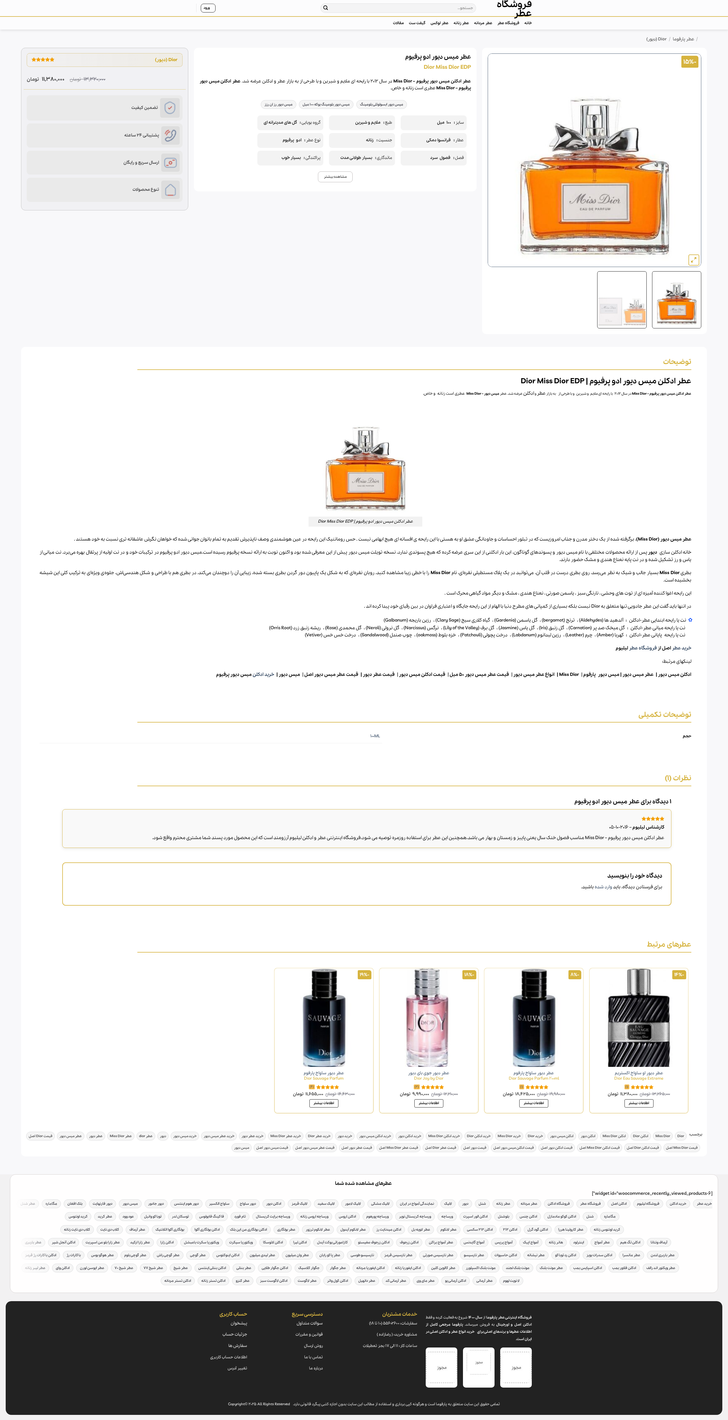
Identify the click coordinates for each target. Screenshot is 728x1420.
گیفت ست (417, 23)
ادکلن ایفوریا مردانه (370, 1268)
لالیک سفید (326, 1203)
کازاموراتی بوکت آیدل (332, 1242)
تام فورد (240, 1216)
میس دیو (290, 674)
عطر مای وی (426, 1280)
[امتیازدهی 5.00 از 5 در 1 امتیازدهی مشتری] (42, 59)
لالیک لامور (353, 1203)
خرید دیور (345, 1136)
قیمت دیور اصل (474, 1147)
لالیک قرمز (299, 1203)
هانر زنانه (556, 1242)
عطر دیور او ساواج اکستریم (638, 1076)
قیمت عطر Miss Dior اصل (398, 1147)
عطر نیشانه (536, 1255)
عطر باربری (33, 1242)
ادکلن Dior (640, 1136)
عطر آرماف (137, 1229)
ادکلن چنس (528, 1216)
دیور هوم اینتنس (186, 1203)
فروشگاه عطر (514, 9)
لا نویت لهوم (511, 1280)
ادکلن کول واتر (337, 1280)
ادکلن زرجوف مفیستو (374, 1242)
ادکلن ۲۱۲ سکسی (480, 1229)
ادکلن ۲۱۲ (510, 1229)
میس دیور (491, 393)
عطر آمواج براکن (441, 1242)
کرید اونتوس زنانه (607, 1229)
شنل (482, 1203)
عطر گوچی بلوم (135, 1255)
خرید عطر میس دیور (219, 1136)
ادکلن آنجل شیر (63, 1242)
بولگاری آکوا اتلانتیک (170, 1229)
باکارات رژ (74, 1255)
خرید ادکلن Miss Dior (444, 1136)
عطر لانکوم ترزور (318, 1229)
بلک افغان (74, 1203)
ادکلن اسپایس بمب (587, 1268)
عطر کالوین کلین (443, 1268)
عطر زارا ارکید (140, 1242)
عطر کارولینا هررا (571, 1229)
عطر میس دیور (637, 674)
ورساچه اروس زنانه (314, 1216)
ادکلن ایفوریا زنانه (408, 1268)
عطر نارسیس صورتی (438, 1255)
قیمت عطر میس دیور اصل (314, 1147)
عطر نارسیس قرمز (398, 1255)
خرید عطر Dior (319, 1136)
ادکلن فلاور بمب (624, 1268)
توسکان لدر (180, 1216)
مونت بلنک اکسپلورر (481, 1268)
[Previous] (690, 160)
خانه (528, 23)
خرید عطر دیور (252, 1136)
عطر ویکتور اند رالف (660, 1268)
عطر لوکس (439, 23)
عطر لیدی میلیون (262, 1255)
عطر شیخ (180, 1268)
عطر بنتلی (243, 1268)
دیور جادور (156, 1203)
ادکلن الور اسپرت (475, 1216)
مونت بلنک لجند (518, 1268)
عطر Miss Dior (121, 1136)
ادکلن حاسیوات (506, 1255)
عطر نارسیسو (474, 1255)
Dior (680, 1136)
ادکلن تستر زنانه (213, 1280)
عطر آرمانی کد (396, 1280)
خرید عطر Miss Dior (285, 1136)
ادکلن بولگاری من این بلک (248, 1229)
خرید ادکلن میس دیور (375, 1136)
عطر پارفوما (683, 39)
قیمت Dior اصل (40, 1136)
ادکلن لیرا (300, 1242)
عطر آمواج (602, 1242)
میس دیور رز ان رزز (278, 104)
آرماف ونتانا (659, 1242)
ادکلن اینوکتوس (227, 1255)
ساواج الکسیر (219, 1203)
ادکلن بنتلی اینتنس (212, 1268)
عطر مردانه (483, 23)
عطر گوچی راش (168, 1255)
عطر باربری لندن (663, 1255)
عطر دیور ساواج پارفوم (534, 1076)
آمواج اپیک (531, 1242)
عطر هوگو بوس (102, 1255)
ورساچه (447, 1216)
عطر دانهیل (366, 1280)
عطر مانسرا (631, 1255)
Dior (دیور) (656, 39)
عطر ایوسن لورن (92, 1268)
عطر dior (146, 1136)
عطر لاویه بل (420, 1229)
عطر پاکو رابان (329, 1255)
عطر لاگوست (307, 1280)
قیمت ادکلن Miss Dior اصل (600, 1147)
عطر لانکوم (448, 1229)
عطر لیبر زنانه (35, 1268)
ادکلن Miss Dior (614, 1136)
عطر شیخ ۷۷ (153, 1268)
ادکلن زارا (167, 1242)
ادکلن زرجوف (409, 1242)
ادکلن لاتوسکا (273, 1242)
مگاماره (51, 1203)
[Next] (495, 160)
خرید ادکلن (263, 674)
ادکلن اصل (619, 1203)
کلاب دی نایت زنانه (77, 1229)
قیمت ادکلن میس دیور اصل (513, 1147)
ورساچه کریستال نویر (415, 1216)
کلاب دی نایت (109, 1229)
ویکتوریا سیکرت (241, 1242)
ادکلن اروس (347, 1216)
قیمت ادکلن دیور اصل (556, 1147)
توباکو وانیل (153, 1216)
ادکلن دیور (588, 1136)
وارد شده (603, 887)
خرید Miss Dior (509, 1136)
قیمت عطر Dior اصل (440, 1147)
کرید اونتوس (78, 1216)
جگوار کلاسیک (309, 1268)
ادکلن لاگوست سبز (274, 1280)
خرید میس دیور (185, 1136)
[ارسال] (326, 8)
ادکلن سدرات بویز (599, 1255)
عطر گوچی (198, 1255)
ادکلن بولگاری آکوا (207, 1229)
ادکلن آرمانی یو (455, 1280)
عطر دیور (96, 1136)
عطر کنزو (243, 1280)
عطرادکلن (534, 393)
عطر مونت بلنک (551, 1268)
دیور (163, 1136)
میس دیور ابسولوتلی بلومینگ (381, 104)
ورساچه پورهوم (377, 1216)
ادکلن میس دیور (674, 674)
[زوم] (694, 260)
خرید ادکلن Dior (479, 1136)
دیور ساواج (248, 1203)
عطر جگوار (338, 1268)
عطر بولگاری (286, 1229)
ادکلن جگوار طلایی (275, 1268)
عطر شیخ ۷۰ (124, 1268)
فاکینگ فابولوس (211, 1216)
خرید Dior (535, 1136)
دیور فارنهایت (102, 1203)
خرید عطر (681, 648)
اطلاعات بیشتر (638, 1103)
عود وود (128, 1216)
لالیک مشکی (380, 1203)
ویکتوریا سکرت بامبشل (201, 1242)
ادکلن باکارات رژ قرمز (40, 1255)
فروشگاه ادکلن (559, 1203)
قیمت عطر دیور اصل (357, 1147)
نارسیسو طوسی (362, 1255)
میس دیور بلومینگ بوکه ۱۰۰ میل (326, 104)
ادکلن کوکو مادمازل (561, 1216)
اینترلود (578, 1242)
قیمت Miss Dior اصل (682, 1147)
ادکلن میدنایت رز (388, 1229)
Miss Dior (473, 393)
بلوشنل (503, 1216)
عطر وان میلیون (297, 1255)
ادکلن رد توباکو (565, 1255)
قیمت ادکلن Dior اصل (643, 1147)
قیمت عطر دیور (379, 674)
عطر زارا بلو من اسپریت (103, 1242)
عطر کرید (105, 1216)
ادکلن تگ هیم (630, 1242)
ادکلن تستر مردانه (177, 1280)
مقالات (398, 23)
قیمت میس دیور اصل (272, 1147)
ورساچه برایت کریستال (273, 1216)
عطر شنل (27, 1203)
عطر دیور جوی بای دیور (428, 1076)
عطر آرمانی (484, 1280)
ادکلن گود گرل (538, 1229)
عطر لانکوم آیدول (353, 1229)
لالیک (448, 1203)
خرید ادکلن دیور (409, 1136)
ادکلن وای (63, 1268)
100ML (375, 736)
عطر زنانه (461, 23)
